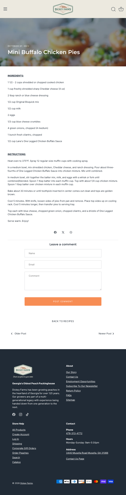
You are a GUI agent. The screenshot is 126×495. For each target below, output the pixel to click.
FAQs (69, 395)
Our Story (71, 372)
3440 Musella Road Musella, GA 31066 (87, 452)
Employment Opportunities (80, 381)
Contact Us (72, 376)
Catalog (16, 462)
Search (16, 457)
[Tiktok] (27, 414)
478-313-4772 (74, 433)
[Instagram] (20, 414)
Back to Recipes (63, 321)
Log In (15, 439)
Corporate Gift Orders (24, 448)
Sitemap (70, 399)
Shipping (17, 443)
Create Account (20, 434)
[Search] (113, 9)
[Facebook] (13, 414)
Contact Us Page (75, 458)
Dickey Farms (26, 483)
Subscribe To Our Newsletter (82, 386)
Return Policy (73, 390)
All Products (19, 429)
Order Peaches (20, 452)
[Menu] (5, 9)
